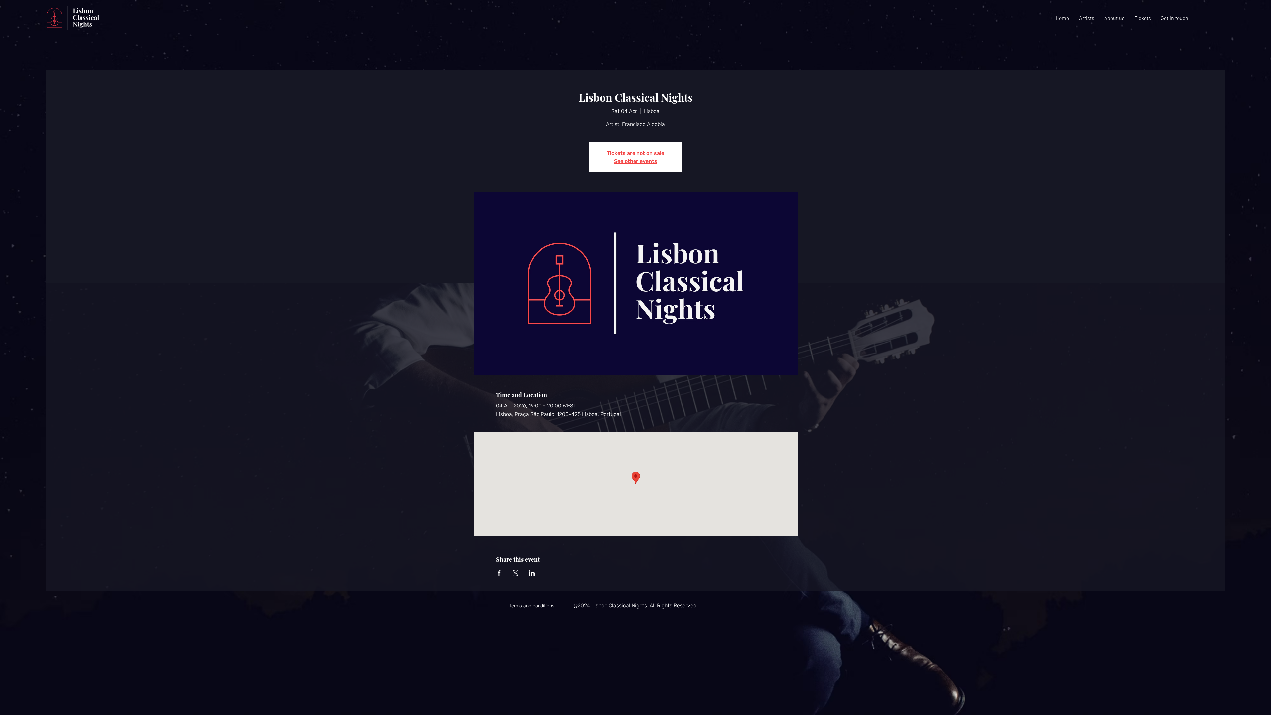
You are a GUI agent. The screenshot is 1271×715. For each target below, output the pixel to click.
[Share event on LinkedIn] (532, 573)
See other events (635, 161)
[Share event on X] (515, 573)
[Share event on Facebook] (499, 573)
